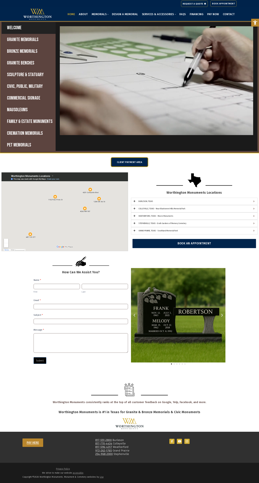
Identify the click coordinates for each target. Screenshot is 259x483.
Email (37, 300)
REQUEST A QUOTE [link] (193, 3)
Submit (40, 360)
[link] (255, 23)
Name (37, 280)
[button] (134, 315)
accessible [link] (78, 473)
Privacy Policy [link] (63, 469)
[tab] (29, 28)
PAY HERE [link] (33, 443)
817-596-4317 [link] (103, 447)
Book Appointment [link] (223, 3)
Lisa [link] (102, 477)
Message (39, 329)
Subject (38, 315)
